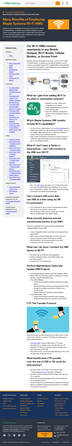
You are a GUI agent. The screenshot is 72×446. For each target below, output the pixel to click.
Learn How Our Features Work (15, 12)
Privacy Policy (55, 442)
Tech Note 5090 (35, 343)
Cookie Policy (65, 442)
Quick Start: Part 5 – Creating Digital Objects (14, 167)
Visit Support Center (45, 434)
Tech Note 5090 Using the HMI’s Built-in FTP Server (15, 107)
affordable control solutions (10, 429)
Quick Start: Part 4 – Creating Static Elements (14, 160)
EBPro (11, 56)
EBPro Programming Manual (13, 70)
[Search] (58, 3)
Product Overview (14, 139)
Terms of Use (45, 442)
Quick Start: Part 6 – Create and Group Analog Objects (15, 173)
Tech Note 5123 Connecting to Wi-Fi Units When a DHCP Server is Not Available (15, 128)
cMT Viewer (40, 185)
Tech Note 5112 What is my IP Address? (14, 119)
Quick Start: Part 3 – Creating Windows (14, 154)
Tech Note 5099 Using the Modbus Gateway (14, 113)
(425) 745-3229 (61, 432)
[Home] (3, 12)
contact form (59, 428)
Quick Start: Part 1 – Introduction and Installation (14, 144)
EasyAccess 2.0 (43, 372)
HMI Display (60, 128)
